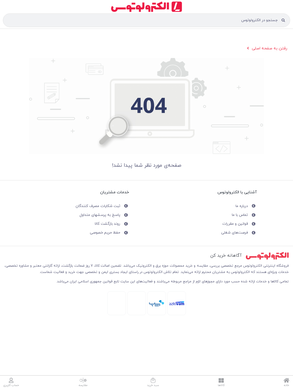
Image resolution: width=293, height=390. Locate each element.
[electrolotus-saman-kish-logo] (156, 302)
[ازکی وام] (176, 303)
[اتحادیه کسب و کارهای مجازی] (116, 294)
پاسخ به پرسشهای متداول (100, 215)
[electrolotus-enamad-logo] (136, 295)
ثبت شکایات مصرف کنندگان (98, 206)
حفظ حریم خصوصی (105, 232)
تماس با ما (240, 215)
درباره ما (241, 206)
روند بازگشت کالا (107, 223)
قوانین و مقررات (235, 223)
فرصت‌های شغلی (234, 232)
